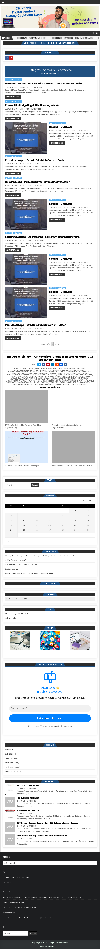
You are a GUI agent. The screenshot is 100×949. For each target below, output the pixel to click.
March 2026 (10, 772)
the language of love (62, 384)
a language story (41, 368)
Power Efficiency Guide (28, 810)
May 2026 (9, 763)
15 (75, 520)
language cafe (62, 375)
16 (88, 520)
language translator (40, 382)
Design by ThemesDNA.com (50, 946)
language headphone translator (77, 378)
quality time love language (82, 382)
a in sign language (27, 368)
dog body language (39, 370)
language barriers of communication (20, 375)
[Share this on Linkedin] (52, 364)
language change (86, 375)
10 (11, 520)
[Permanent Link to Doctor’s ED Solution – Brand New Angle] (26, 447)
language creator (56, 376)
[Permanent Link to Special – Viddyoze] (26, 138)
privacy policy (54, 726)
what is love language (79, 384)
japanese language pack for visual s (72, 370)
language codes (15, 376)
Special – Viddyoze (60, 127)
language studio (77, 381)
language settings (47, 381)
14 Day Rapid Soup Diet (28, 797)
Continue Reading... (13, 96)
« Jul (7, 541)
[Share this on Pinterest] (48, 364)
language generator (36, 378)
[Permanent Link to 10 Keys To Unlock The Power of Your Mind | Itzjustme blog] (26, 406)
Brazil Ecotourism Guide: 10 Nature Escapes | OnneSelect (29, 573)
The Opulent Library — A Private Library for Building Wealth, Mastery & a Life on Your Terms (50, 358)
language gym (60, 378)
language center (74, 375)
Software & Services (14, 79)
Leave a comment (38, 87)
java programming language (18, 372)
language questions (13, 381)
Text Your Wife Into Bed (28, 785)
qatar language (67, 382)
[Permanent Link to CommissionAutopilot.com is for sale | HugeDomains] (73, 406)
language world (55, 382)
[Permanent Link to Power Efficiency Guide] (10, 814)
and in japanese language (23, 370)
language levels (83, 379)
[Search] (97, 33)
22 (75, 525)
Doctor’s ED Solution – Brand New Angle (22, 466)
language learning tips (69, 379)
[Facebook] (93, 33)
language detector (70, 376)
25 (24, 530)
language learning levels (51, 379)
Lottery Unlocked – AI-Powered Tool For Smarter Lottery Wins (42, 237)
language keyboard (17, 379)
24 (11, 530)
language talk (89, 381)
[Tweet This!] (39, 364)
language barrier (63, 373)
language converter (29, 376)
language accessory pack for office (55, 372)
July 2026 (9, 754)
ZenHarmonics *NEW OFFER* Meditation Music (72, 466)
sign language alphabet (21, 384)
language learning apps (33, 379)
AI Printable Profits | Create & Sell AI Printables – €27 (42, 835)
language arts (16, 373)
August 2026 (10, 750)
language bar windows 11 (47, 373)
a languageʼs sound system (58, 368)
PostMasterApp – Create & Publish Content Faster (35, 160)
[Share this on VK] (65, 364)
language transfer (25, 382)
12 (37, 520)
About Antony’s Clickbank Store (18, 614)
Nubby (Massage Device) (15, 560)
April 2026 (9, 767)
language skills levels (63, 381)
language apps (86, 372)
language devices (84, 376)
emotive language (53, 370)
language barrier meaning (79, 373)
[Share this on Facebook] (43, 364)
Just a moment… (11, 569)
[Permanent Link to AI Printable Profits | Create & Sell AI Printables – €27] (10, 839)
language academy (35, 372)
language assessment (30, 373)
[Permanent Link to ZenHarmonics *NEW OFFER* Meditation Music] (73, 447)
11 (24, 520)
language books (40, 375)
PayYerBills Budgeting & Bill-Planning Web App (33, 105)
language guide (49, 378)
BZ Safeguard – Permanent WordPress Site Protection (37, 182)
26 (37, 530)
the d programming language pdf (43, 384)
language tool (12, 382)
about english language (77, 368)
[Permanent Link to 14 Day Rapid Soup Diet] (10, 802)
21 (63, 525)
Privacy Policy (11, 618)
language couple (43, 376)
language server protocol (30, 381)
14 (62, 520)
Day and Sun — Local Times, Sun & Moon (21, 565)
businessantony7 (11, 87)
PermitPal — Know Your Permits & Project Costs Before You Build (43, 83)
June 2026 (9, 758)
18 (24, 525)
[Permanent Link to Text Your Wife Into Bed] (10, 789)
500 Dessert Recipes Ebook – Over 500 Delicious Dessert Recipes (47, 823)
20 (49, 525)
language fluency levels (19, 378)
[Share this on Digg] (61, 364)
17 (11, 525)
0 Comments (31, 788)
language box (51, 375)
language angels (74, 372)
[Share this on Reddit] (57, 364)
